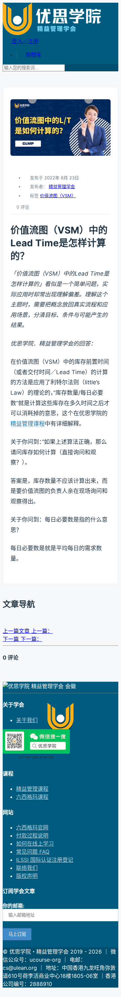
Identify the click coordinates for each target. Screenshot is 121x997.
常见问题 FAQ (32, 851)
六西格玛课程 (32, 796)
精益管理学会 (62, 186)
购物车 (34, 54)
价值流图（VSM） (58, 195)
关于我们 (27, 720)
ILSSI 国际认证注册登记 (44, 859)
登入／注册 (24, 41)
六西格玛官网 (32, 827)
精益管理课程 (27, 423)
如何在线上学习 (35, 843)
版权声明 (27, 876)
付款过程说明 (32, 835)
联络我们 (27, 867)
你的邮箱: (13, 905)
